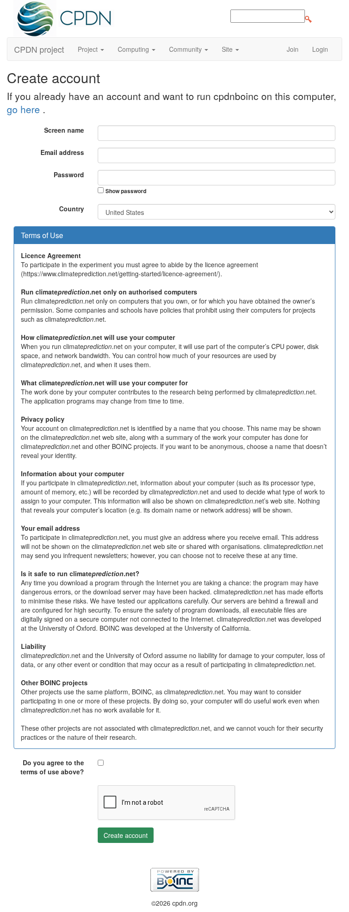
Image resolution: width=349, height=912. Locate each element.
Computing (134, 49)
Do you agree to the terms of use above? (52, 767)
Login (320, 49)
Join (293, 49)
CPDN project (39, 49)
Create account (126, 835)
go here (25, 109)
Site (228, 49)
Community (186, 49)
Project (89, 49)
